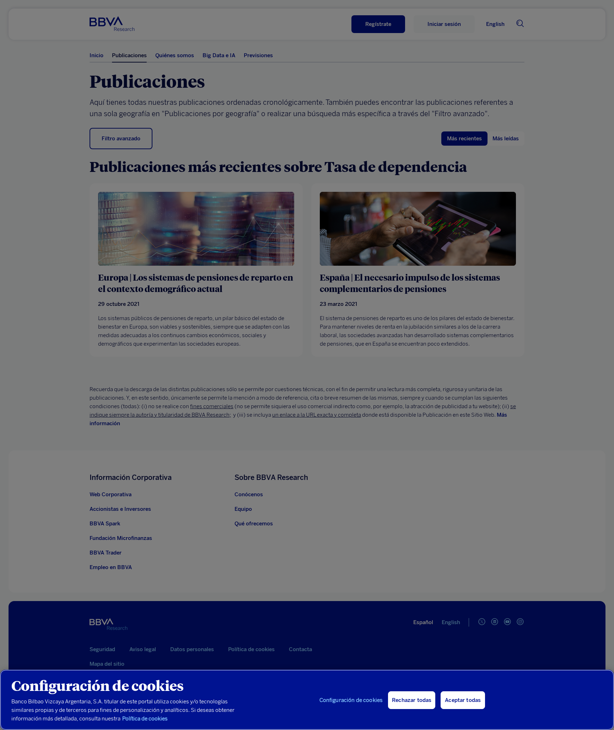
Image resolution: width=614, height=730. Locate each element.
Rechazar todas (411, 700)
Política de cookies (145, 718)
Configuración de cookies (351, 700)
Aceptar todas (463, 700)
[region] (307, 700)
